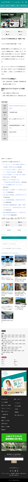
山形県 (20, 335)
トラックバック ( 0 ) (14, 240)
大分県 (22, 350)
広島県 (16, 347)
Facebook (15, 470)
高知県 (16, 348)
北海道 (2, 333)
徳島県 (5, 348)
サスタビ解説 (18, 406)
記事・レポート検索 (5, 405)
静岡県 (7, 342)
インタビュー (18, 403)
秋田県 (13, 335)
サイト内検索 (4, 402)
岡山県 (13, 347)
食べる (2, 5)
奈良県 (24, 343)
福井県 (16, 340)
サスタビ (10, 480)
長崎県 (15, 350)
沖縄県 (12, 352)
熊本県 (19, 350)
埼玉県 (16, 336)
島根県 (9, 347)
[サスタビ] (5, 2)
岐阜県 (4, 342)
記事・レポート (4, 411)
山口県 (20, 347)
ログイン (14, 248)
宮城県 (16, 335)
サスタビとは (4, 399)
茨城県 (5, 336)
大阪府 (16, 343)
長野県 (24, 340)
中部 (2, 340)
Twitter (12, 470)
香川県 (9, 348)
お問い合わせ (4, 423)
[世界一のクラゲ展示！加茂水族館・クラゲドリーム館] (20, 230)
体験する (13, 5)
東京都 (24, 336)
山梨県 (20, 340)
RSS (17, 470)
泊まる (7, 5)
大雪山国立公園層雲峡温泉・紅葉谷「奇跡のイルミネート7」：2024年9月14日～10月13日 (14, 207)
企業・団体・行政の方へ (14, 475)
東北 (2, 335)
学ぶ (15, 359)
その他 (15, 364)
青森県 (5, 335)
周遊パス (3, 359)
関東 (2, 336)
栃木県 (9, 336)
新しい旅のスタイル (19, 415)
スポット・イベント (5, 408)
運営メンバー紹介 (5, 420)
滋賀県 (9, 343)
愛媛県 (13, 348)
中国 (2, 347)
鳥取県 (5, 347)
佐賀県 (11, 350)
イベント (3, 364)
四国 (2, 348)
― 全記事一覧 (4, 414)
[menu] (26, 2)
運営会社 (3, 429)
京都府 (13, 343)
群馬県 (13, 336)
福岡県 (8, 350)
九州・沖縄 (3, 350)
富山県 (9, 340)
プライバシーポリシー (6, 473)
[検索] (22, 2)
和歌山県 (4, 345)
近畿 (2, 343)
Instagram (10, 470)
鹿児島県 (8, 352)
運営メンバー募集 (5, 426)
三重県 (5, 343)
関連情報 (3, 417)
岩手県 (9, 335)
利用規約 (13, 473)
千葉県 (20, 336)
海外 (2, 354)
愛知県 (11, 342)
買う (18, 5)
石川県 (13, 340)
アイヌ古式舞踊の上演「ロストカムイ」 (13, 184)
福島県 (24, 335)
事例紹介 (17, 412)
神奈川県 (4, 338)
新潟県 (5, 340)
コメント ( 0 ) (14, 237)
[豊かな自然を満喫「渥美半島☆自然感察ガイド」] (7, 230)
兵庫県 (20, 343)
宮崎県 (4, 352)
